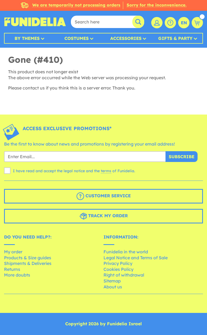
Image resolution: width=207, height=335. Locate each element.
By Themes (27, 38)
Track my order (107, 216)
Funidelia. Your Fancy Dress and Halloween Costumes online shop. (35, 22)
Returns (12, 269)
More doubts (17, 275)
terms (106, 170)
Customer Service (107, 196)
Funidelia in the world (126, 251)
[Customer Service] (170, 22)
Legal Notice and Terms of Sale (136, 257)
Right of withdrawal (124, 275)
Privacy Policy (118, 263)
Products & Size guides (27, 257)
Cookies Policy (118, 269)
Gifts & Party (175, 38)
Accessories (126, 38)
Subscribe (181, 156)
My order (13, 251)
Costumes (76, 38)
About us (113, 286)
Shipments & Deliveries (27, 263)
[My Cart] (197, 22)
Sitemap (112, 281)
